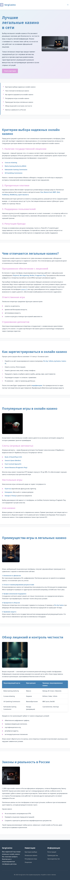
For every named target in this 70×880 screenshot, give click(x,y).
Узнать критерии (10, 71)
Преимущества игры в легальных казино (19, 102)
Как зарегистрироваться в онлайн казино (19, 94)
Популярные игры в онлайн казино (17, 98)
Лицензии (28, 862)
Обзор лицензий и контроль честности (18, 106)
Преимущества (52, 855)
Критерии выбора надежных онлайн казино (20, 87)
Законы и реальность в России (15, 110)
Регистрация (51, 852)
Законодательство (53, 859)
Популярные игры (31, 859)
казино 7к (24, 289)
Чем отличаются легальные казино (17, 91)
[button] (68, 5)
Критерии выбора (31, 852)
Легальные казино (31, 855)
